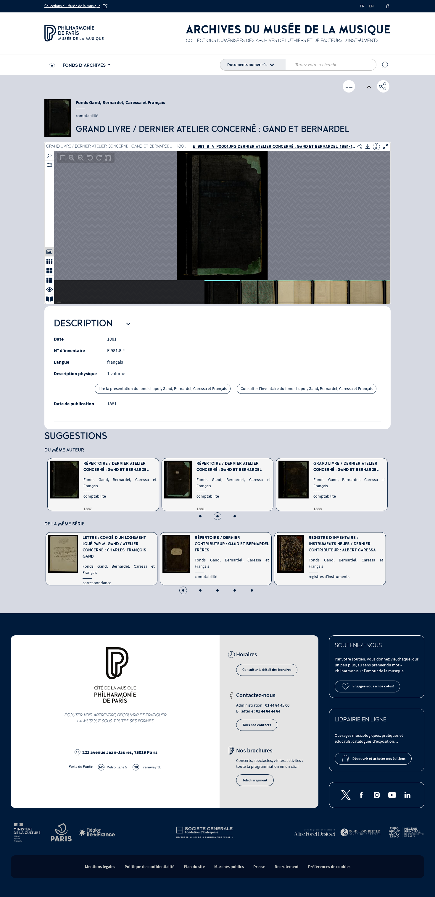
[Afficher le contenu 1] (200, 516)
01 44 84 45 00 (277, 705)
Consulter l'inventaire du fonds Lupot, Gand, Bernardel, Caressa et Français (307, 388)
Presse (259, 867)
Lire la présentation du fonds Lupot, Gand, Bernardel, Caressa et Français (163, 388)
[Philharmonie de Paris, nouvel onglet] (74, 33)
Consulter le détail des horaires (266, 669)
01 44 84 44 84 (268, 711)
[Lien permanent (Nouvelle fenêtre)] (383, 86)
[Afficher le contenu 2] (200, 590)
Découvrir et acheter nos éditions (378, 758)
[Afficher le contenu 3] (234, 516)
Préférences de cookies (329, 867)
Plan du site (194, 867)
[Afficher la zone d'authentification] (388, 6)
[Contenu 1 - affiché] (183, 590)
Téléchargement (255, 780)
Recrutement (287, 867)
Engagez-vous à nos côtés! (373, 686)
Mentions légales (100, 867)
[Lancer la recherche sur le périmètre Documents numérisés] (385, 65)
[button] (254, 65)
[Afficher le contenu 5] (252, 590)
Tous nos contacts (256, 725)
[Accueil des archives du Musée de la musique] (51, 64)
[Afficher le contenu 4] (234, 590)
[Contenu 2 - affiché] (217, 516)
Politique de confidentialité (149, 867)
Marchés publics (229, 867)
